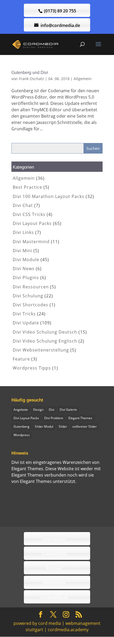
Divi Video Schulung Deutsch (45, 332)
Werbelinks (54, 583)
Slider (63, 426)
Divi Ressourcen (31, 287)
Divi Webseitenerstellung (41, 350)
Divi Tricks (24, 314)
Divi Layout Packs (32, 223)
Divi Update (26, 323)
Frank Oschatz (31, 78)
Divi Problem (53, 418)
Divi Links (23, 232)
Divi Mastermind (31, 241)
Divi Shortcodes (30, 305)
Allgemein (82, 78)
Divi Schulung (28, 296)
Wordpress (22, 435)
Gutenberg (21, 426)
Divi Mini (22, 250)
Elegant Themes (80, 418)
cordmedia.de (54, 597)
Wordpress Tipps (32, 368)
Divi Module (26, 259)
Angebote (21, 409)
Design (38, 409)
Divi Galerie (68, 409)
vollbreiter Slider (84, 426)
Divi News (23, 268)
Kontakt (54, 568)
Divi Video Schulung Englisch (45, 341)
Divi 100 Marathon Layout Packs (48, 196)
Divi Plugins (26, 277)
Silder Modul (44, 426)
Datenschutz (54, 554)
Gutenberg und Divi (29, 72)
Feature (21, 359)
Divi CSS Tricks (29, 214)
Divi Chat (23, 205)
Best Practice (27, 187)
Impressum (54, 539)
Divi (51, 409)
